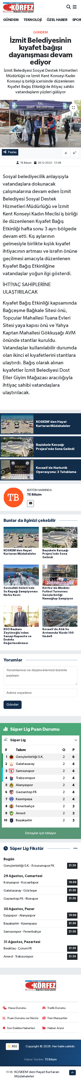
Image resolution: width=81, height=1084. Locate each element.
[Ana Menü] (75, 7)
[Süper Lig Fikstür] (75, 848)
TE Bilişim (26, 163)
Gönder (12, 704)
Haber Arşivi (56, 1028)
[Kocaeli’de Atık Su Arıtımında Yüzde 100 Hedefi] (60, 616)
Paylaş (12, 152)
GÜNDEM (10, 20)
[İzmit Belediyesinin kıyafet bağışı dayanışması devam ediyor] (40, 123)
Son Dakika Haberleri (21, 1028)
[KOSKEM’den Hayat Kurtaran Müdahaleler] (21, 537)
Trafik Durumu (56, 1008)
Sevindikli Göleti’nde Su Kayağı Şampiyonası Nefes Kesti (21, 592)
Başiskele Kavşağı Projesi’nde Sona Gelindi (55, 554)
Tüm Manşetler (57, 1018)
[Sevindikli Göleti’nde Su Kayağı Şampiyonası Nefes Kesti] (21, 575)
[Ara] (68, 7)
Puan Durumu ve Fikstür (23, 1018)
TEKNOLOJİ (32, 20)
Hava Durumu (17, 1008)
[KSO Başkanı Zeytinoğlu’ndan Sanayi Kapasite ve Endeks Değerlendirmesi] (21, 616)
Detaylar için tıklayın (40, 833)
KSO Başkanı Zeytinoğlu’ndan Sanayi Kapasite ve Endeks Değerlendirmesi (18, 636)
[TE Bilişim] (13, 497)
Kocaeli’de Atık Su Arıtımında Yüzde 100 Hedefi (58, 633)
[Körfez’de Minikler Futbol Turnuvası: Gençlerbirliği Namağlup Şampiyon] (60, 575)
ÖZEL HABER (57, 20)
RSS (14, 1046)
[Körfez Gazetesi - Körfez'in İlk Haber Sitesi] (18, 7)
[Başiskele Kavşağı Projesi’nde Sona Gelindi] (60, 537)
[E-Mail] (30, 503)
